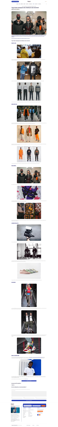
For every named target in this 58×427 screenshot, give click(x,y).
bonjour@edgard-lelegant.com (40, 409)
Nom (11, 397)
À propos (33, 425)
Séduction (24, 417)
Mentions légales (28, 425)
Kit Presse (37, 425)
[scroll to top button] (56, 425)
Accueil (23, 6)
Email (24, 397)
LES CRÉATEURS (25, 6)
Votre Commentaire (13, 390)
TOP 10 (18, 9)
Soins (23, 415)
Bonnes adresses (30, 415)
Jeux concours (30, 416)
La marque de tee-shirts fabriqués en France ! (38, 357)
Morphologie (24, 416)
